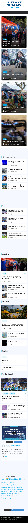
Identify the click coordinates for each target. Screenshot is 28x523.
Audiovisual (5, 393)
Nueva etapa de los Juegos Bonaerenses (15, 219)
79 (25, 393)
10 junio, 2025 (13, 180)
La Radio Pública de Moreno (13, 445)
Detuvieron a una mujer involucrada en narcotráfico (16, 185)
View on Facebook (5, 458)
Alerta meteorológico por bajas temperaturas (12, 277)
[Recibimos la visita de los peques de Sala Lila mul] (14, 494)
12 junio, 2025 (13, 171)
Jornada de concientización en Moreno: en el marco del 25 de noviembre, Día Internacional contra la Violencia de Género (17, 406)
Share (12, 458)
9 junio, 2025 (13, 188)
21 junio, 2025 (13, 165)
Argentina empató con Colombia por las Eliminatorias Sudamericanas (17, 234)
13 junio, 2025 (13, 344)
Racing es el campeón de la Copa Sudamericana (12, 397)
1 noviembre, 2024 (8, 363)
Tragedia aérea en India (15, 169)
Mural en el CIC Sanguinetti (16, 333)
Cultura (4, 321)
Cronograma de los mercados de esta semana (16, 294)
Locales (4, 273)
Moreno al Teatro (13, 341)
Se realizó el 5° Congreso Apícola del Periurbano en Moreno (15, 286)
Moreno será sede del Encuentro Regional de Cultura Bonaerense (12, 324)
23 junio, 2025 (13, 336)
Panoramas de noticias (8, 367)
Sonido (4, 357)
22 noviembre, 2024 (15, 409)
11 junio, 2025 (13, 228)
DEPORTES (12, 393)
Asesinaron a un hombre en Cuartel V (16, 162)
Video (6, 456)
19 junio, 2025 (13, 214)
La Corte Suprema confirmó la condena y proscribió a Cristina (17, 177)
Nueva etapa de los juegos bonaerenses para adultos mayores (15, 211)
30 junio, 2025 (7, 281)
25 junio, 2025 (7, 328)
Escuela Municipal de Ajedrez (16, 226)
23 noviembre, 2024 (9, 401)
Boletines (5, 360)
